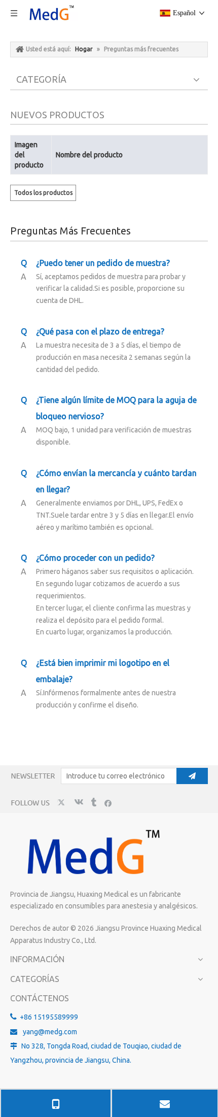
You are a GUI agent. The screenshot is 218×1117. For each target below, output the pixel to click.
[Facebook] (108, 802)
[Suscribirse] (192, 776)
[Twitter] (62, 802)
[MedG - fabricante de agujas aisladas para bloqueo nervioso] (91, 853)
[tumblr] (93, 802)
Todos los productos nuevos (43, 195)
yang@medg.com (50, 1032)
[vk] (77, 802)
